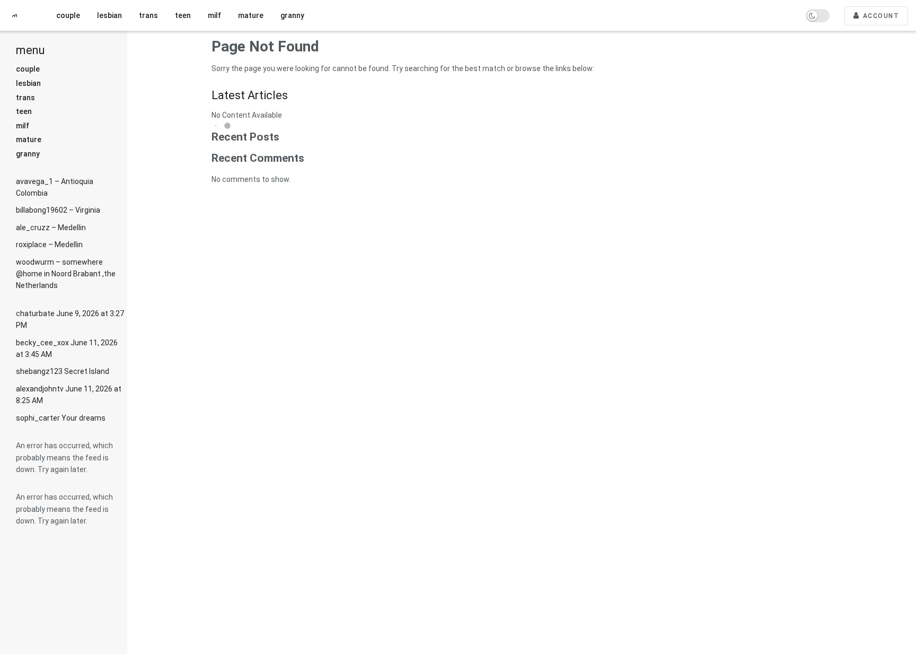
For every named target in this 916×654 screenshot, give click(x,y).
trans (25, 97)
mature (28, 139)
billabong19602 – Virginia (58, 210)
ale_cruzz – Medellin (51, 227)
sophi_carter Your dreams (60, 418)
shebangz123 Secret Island (62, 371)
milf (22, 125)
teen (24, 111)
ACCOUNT (879, 16)
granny (28, 154)
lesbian (28, 83)
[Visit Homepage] (18, 16)
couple (28, 69)
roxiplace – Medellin (49, 244)
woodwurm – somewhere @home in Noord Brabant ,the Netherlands (66, 274)
